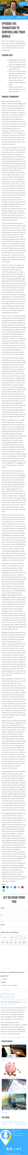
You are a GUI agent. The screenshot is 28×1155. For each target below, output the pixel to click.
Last (2, 922)
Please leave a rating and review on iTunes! (14, 1003)
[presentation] (5, 937)
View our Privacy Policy (5, 990)
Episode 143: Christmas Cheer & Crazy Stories (20, 1123)
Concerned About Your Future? (9, 1093)
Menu (24, 4)
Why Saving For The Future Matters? (11, 1078)
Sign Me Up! (5, 976)
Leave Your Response (7, 996)
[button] (5, 937)
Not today (4, 979)
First (2, 915)
